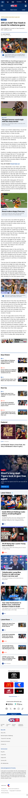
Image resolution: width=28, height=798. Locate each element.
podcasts (7, 441)
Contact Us (3, 744)
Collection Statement (20, 725)
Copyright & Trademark (15, 790)
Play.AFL (3, 751)
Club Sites (19, 1)
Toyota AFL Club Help (6, 738)
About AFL (3, 732)
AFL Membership (4, 763)
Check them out (15, 164)
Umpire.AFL (3, 757)
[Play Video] (14, 108)
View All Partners (13, 696)
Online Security (5, 792)
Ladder (23, 9)
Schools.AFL (3, 760)
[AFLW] (7, 2)
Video (4, 9)
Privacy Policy (14, 725)
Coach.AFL (3, 754)
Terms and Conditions (13, 788)
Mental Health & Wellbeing (7, 735)
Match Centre (13, 9)
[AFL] (2, 2)
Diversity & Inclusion (5, 741)
